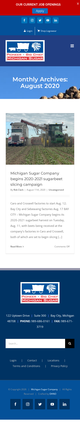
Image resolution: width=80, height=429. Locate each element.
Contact (32, 360)
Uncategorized (56, 189)
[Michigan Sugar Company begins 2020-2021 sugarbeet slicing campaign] (40, 139)
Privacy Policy (59, 366)
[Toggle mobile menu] (72, 46)
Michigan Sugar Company (44, 389)
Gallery (46, 138)
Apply (40, 11)
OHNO (52, 393)
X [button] (78, 3)
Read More (16, 246)
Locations (53, 360)
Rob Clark (18, 189)
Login (13, 360)
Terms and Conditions (26, 366)
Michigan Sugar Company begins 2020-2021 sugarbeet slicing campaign (33, 138)
